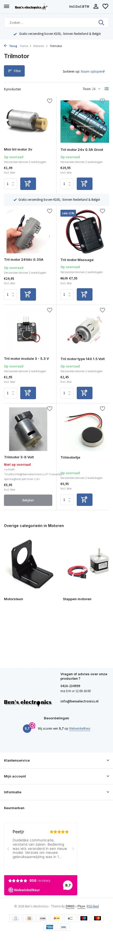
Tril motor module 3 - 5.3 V (26, 358)
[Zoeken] (101, 22)
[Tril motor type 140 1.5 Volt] (84, 331)
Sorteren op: (71, 71)
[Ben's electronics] (40, 6)
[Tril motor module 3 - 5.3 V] (28, 330)
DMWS (70, 906)
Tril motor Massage (77, 260)
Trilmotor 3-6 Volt (19, 457)
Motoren (38, 46)
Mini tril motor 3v (18, 149)
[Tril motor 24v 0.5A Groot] (84, 121)
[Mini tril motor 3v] (28, 121)
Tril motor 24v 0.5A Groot (81, 149)
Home (24, 46)
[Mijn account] (95, 7)
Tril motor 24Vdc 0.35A (23, 259)
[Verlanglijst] (105, 6)
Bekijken (28, 500)
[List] (106, 88)
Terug (12, 46)
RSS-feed (93, 906)
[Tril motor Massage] (84, 232)
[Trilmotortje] (84, 429)
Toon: (87, 89)
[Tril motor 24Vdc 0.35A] (28, 231)
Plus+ (81, 906)
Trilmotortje (70, 457)
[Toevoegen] (28, 184)
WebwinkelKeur (79, 728)
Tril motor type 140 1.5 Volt (82, 359)
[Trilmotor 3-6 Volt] (28, 429)
